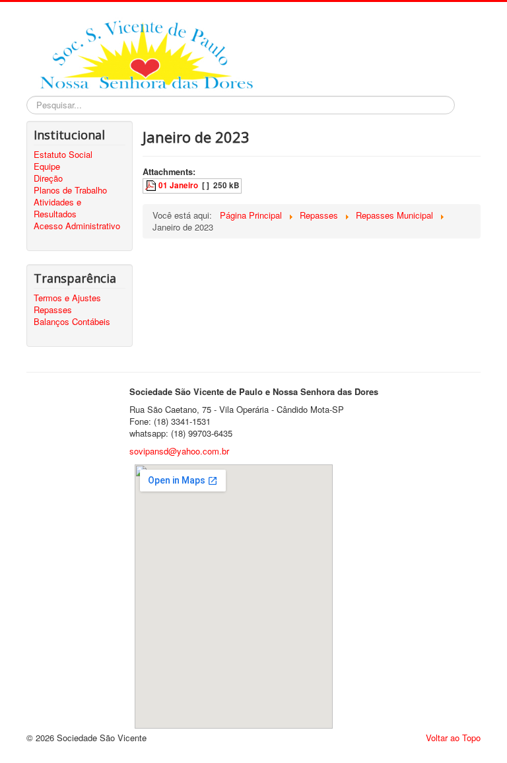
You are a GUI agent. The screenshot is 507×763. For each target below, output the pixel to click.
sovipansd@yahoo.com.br (179, 451)
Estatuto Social (63, 155)
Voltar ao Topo (453, 737)
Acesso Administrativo (77, 226)
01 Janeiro (178, 185)
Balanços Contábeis (72, 322)
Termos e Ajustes (67, 298)
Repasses (53, 310)
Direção (48, 178)
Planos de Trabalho (70, 190)
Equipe (47, 166)
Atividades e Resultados (57, 208)
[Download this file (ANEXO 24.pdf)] (151, 185)
